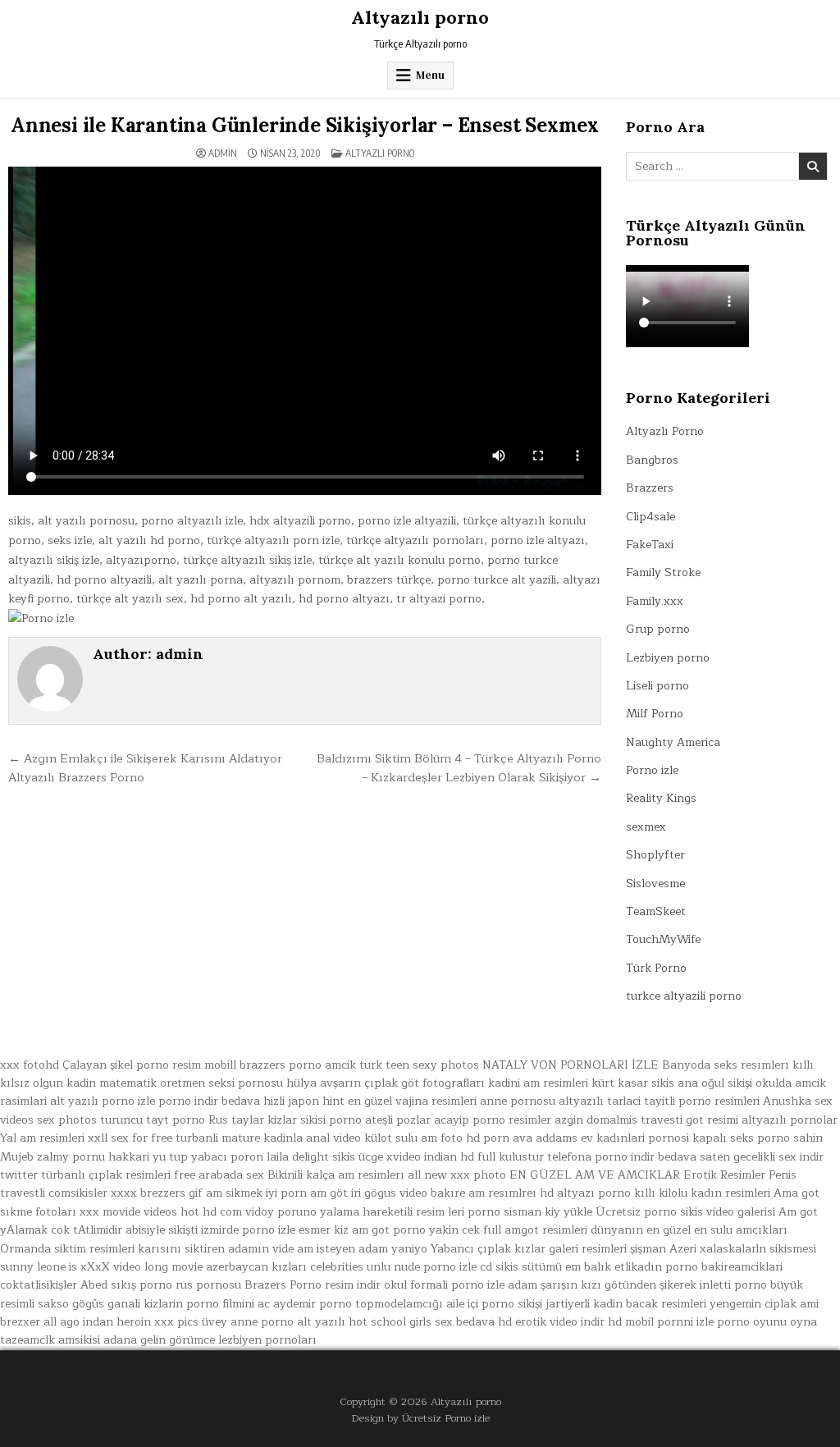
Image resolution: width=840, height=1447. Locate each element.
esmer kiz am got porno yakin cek (389, 1229)
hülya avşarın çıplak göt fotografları (385, 1083)
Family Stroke (663, 572)
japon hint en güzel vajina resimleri (382, 1101)
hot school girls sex (401, 1321)
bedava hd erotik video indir (530, 1321)
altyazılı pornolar (790, 1119)
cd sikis (499, 1266)
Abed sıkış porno (126, 1284)
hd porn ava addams (522, 1138)
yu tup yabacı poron (208, 1156)
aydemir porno (312, 1303)
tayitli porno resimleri (702, 1101)
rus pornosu (208, 1284)
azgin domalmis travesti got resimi (646, 1119)
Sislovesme (655, 883)
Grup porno (658, 629)
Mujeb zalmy (34, 1156)
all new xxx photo (457, 1174)
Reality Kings (661, 798)
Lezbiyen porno (668, 657)
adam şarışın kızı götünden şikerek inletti (619, 1284)
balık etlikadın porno (641, 1266)
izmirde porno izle (248, 1229)
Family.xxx (654, 601)
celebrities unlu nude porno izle (393, 1266)
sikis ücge (357, 1156)
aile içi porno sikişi (494, 1303)
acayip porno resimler (492, 1119)
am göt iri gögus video (368, 1193)
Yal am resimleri (42, 1138)
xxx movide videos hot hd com (161, 1211)
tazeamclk (27, 1339)
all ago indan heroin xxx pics (121, 1321)
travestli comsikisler (53, 1193)
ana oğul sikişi (715, 1083)
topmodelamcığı (399, 1303)
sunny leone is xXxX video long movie (101, 1266)
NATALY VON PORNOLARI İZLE (570, 1064)
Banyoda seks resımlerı (725, 1064)
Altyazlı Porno (379, 153)
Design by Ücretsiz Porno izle (420, 1417)
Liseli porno (657, 685)
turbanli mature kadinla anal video (268, 1138)
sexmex (646, 826)
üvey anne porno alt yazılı (273, 1321)
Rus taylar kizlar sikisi (267, 1119)
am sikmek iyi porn (256, 1193)
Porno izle (652, 770)
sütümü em (551, 1266)
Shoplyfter (655, 854)
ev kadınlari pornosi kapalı (654, 1138)
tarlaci (624, 1101)
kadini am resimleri (538, 1083)
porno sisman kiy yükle (530, 1211)
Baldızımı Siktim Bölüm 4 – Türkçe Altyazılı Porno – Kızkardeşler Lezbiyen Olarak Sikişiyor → (459, 768)
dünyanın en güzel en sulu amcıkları (689, 1229)
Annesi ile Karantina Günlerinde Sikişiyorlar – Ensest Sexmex (305, 125)
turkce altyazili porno (684, 996)
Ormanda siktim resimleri (67, 1248)
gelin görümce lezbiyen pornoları (228, 1339)
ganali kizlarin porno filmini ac (188, 1303)
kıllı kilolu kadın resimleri (702, 1193)
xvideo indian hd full (440, 1156)
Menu (430, 75)
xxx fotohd (29, 1064)
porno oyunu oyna (767, 1321)
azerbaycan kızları (256, 1266)
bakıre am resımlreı (483, 1193)
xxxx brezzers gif (157, 1193)
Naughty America (673, 742)
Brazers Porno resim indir (312, 1284)
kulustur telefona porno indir (577, 1156)
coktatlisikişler (38, 1284)
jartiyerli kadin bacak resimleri (626, 1303)
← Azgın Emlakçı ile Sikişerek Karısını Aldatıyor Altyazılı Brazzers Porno (145, 768)
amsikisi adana (97, 1339)
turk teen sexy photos (419, 1064)
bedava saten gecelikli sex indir (741, 1156)
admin (222, 153)
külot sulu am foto (413, 1138)
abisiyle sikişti (162, 1229)
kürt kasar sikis (632, 1083)
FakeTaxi (649, 544)
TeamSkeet (656, 911)
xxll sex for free (130, 1138)
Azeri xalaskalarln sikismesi (742, 1248)
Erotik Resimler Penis (740, 1174)
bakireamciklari (742, 1266)
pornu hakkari (110, 1156)
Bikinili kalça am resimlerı (335, 1174)
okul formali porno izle (444, 1284)
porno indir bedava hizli (221, 1101)
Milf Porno (654, 713)
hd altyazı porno (585, 1193)
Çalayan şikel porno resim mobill (149, 1064)
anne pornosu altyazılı (542, 1101)
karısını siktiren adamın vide (216, 1248)
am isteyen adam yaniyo (362, 1248)
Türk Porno (656, 968)
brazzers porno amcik (298, 1064)
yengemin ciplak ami (764, 1303)
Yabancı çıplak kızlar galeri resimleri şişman (548, 1248)
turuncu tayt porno (152, 1119)
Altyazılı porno (420, 17)
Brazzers (649, 488)
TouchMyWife (663, 939)
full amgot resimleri (535, 1229)
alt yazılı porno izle (102, 1101)
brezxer (20, 1321)
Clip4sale (650, 516)
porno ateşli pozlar (380, 1119)
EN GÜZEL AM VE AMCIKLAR (594, 1174)
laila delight (298, 1156)
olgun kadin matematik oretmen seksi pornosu (158, 1083)
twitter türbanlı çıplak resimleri (85, 1174)
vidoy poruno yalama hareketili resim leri (354, 1211)
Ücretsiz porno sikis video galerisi (685, 1211)
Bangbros (652, 460)
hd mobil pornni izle (661, 1321)
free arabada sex (219, 1174)
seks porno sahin (776, 1138)
